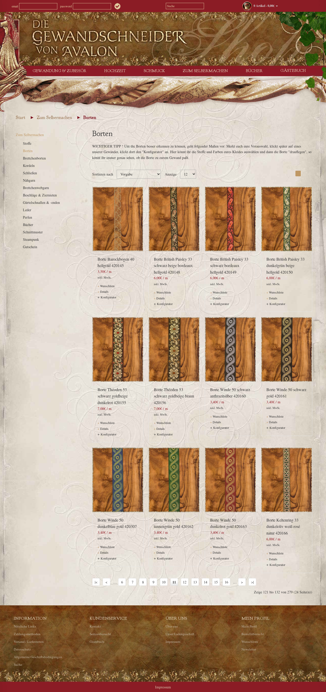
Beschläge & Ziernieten (40, 195)
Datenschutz (22, 649)
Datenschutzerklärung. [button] (191, 683)
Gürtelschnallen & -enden (41, 202)
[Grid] (298, 173)
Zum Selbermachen (54, 118)
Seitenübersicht (100, 634)
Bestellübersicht (252, 634)
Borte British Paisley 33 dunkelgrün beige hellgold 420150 (285, 265)
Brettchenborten (34, 158)
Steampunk (31, 239)
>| (252, 582)
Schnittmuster (33, 232)
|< (96, 582)
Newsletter (248, 649)
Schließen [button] (239, 683)
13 (195, 582)
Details (103, 291)
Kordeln (29, 165)
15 (216, 582)
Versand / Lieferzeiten (29, 641)
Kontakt (95, 626)
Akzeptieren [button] (301, 683)
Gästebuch (293, 70)
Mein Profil (249, 626)
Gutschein (30, 246)
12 (184, 582)
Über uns (172, 626)
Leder (27, 209)
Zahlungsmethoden (27, 634)
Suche (18, 664)
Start (20, 118)
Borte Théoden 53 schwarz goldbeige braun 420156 (174, 396)
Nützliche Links (25, 626)
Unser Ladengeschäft (180, 634)
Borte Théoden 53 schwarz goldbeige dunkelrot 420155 (113, 396)
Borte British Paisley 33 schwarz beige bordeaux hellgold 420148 (173, 265)
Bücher (28, 224)
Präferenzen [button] (267, 683)
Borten (89, 118)
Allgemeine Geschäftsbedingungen (38, 657)
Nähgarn (29, 180)
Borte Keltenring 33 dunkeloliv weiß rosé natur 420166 (283, 526)
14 (205, 582)
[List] (304, 173)
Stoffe (27, 143)
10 (164, 582)
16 (226, 582)
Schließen (30, 172)
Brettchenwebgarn (36, 187)
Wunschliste (106, 286)
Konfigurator (108, 297)
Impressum (173, 641)
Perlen (27, 217)
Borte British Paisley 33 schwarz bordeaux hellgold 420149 (229, 265)
